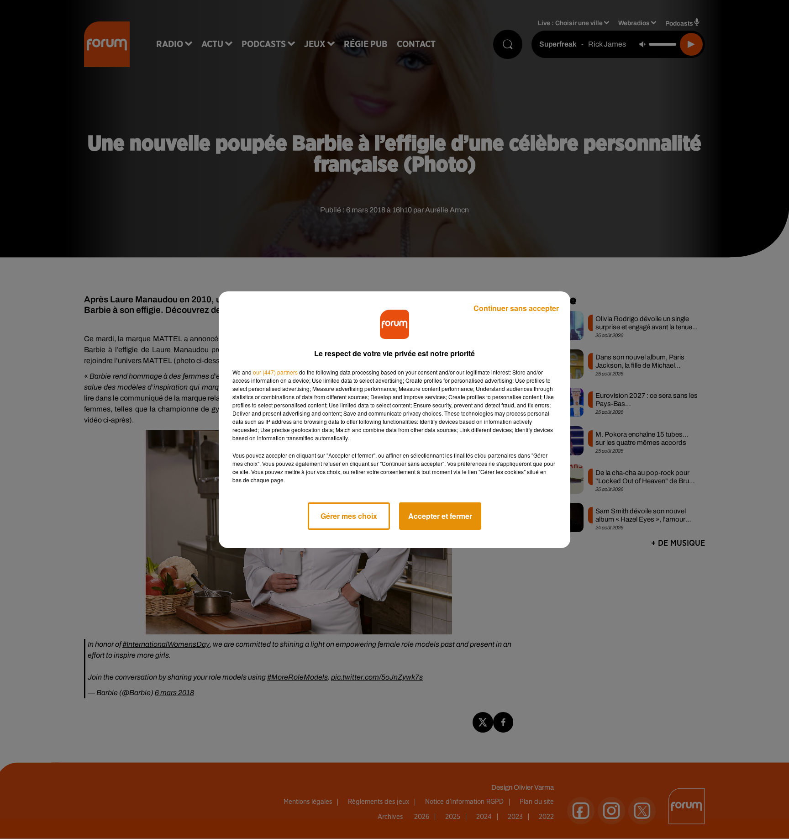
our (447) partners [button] (275, 372)
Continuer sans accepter (516, 308)
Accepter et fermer (440, 516)
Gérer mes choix (349, 516)
